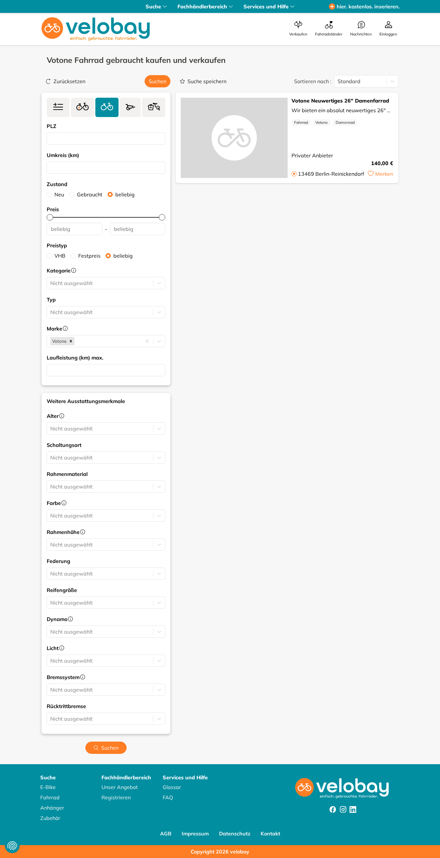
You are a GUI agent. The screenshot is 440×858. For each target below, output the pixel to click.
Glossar (172, 787)
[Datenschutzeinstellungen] (12, 845)
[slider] (50, 217)
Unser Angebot (119, 787)
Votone (321, 122)
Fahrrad (301, 122)
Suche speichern (206, 81)
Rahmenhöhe (63, 532)
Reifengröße (62, 590)
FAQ (168, 797)
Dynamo (57, 619)
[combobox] (51, 139)
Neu (59, 194)
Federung (58, 561)
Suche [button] (153, 6)
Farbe (54, 503)
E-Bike (48, 787)
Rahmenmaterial (67, 474)
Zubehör (50, 818)
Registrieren (116, 797)
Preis (53, 209)
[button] (70, 341)
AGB (165, 833)
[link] (58, 107)
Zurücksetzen (69, 81)
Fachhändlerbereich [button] (202, 6)
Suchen (157, 81)
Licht (53, 648)
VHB (59, 255)
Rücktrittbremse (66, 706)
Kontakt (270, 833)
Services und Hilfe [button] (266, 6)
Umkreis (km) (63, 155)
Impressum (195, 833)
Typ (51, 299)
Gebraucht (89, 194)
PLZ (51, 126)
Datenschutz (234, 833)
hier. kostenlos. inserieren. (368, 6)
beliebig (125, 194)
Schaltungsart (64, 445)
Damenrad (345, 122)
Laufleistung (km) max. (75, 357)
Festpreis (89, 255)
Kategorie (59, 270)
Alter (53, 416)
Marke (54, 328)
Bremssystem (63, 677)
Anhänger (52, 807)
